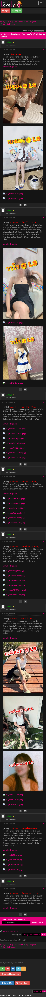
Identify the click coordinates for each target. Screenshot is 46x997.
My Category (31, 22)
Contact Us (7, 983)
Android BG (28, 995)
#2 (43, 218)
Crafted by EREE (17, 995)
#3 (43, 402)
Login (6, 11)
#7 (43, 824)
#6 (43, 614)
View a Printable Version (10, 931)
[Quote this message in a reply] (25, 205)
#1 (43, 49)
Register (17, 11)
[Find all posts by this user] (21, 205)
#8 (43, 888)
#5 (43, 542)
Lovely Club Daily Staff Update (11, 22)
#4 (43, 477)
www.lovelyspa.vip (10, 66)
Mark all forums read (11, 974)
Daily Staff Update (9, 24)
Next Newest (18, 919)
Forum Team (23, 983)
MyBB (9, 995)
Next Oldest (7, 919)
